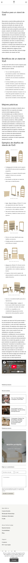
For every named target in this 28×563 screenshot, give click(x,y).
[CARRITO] (26, 2)
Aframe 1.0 (8, 265)
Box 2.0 (14, 311)
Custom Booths (6, 511)
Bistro (15, 203)
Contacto (4, 542)
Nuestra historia (6, 528)
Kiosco (8, 173)
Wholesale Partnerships (8, 513)
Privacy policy (15, 557)
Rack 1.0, (11, 203)
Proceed (14, 560)
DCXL (8, 241)
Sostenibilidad (5, 530)
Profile (3, 518)
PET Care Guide (6, 544)
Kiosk (7, 203)
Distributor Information (8, 516)
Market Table (13, 303)
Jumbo (19, 303)
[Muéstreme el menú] (2, 2)
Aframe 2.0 (9, 167)
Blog (3, 533)
